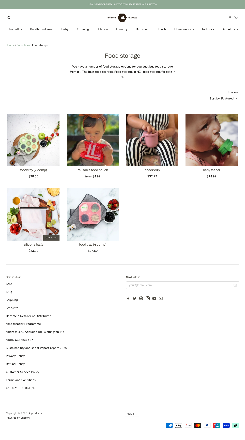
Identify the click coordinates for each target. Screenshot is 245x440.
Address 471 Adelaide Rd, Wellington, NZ (35, 332)
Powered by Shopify (17, 418)
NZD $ (130, 414)
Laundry (121, 29)
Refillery (208, 29)
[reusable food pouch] (93, 140)
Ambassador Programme (23, 324)
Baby (64, 29)
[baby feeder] (212, 140)
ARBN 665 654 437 (19, 340)
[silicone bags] (33, 214)
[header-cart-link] (235, 17)
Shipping (12, 300)
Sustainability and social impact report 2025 (36, 348)
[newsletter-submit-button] (235, 286)
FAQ (9, 292)
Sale (9, 284)
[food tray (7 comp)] (33, 140)
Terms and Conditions (21, 380)
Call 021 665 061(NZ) (21, 388)
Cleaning (83, 29)
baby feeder (211, 170)
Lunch (162, 29)
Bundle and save (41, 29)
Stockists (12, 308)
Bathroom (143, 29)
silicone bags (33, 244)
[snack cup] (152, 140)
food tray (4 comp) (92, 244)
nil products (35, 413)
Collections (23, 45)
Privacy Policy (15, 356)
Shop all (14, 29)
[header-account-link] (229, 17)
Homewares (183, 29)
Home (10, 45)
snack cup (152, 170)
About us (229, 29)
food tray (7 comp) (33, 170)
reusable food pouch (93, 170)
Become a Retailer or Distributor (28, 316)
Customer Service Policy (22, 372)
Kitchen (103, 29)
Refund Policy (15, 364)
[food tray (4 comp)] (93, 214)
